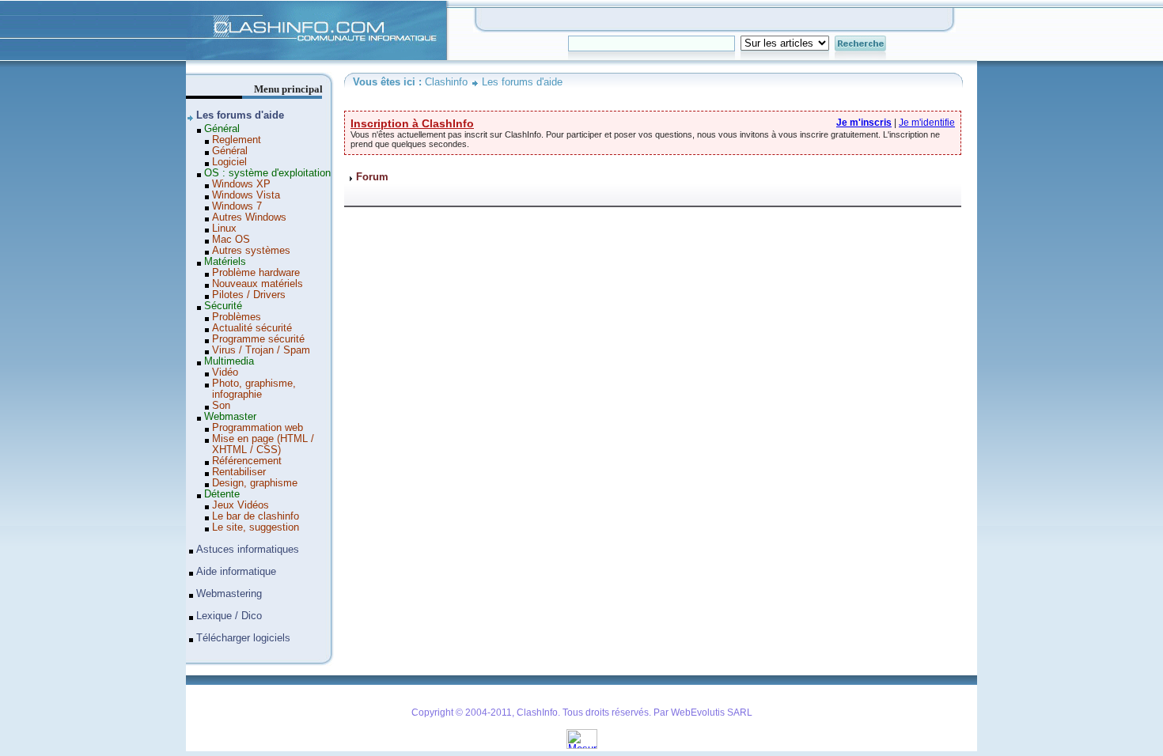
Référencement (247, 461)
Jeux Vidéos (240, 505)
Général (222, 128)
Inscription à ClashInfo (412, 123)
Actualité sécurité (252, 328)
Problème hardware (256, 272)
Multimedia (229, 361)
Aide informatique (236, 571)
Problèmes (236, 317)
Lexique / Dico (229, 616)
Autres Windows (249, 217)
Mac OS (231, 239)
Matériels (225, 261)
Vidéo (225, 372)
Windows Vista (246, 195)
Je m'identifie (927, 122)
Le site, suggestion (255, 527)
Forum (372, 177)
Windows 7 (237, 206)
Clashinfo (206, 6)
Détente (222, 494)
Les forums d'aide (522, 82)
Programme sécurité (258, 339)
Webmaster (230, 416)
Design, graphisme (254, 483)
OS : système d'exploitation (267, 173)
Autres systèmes (251, 250)
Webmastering (229, 593)
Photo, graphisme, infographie (254, 389)
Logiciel (229, 162)
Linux (224, 228)
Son (221, 405)
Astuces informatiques (247, 549)
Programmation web (257, 427)
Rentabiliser (239, 472)
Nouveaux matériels (257, 283)
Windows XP (241, 184)
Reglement (236, 140)
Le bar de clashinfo (255, 516)
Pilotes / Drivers (249, 295)
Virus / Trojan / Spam (261, 350)
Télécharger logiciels (243, 638)
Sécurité (223, 306)
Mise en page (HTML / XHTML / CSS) (263, 444)
